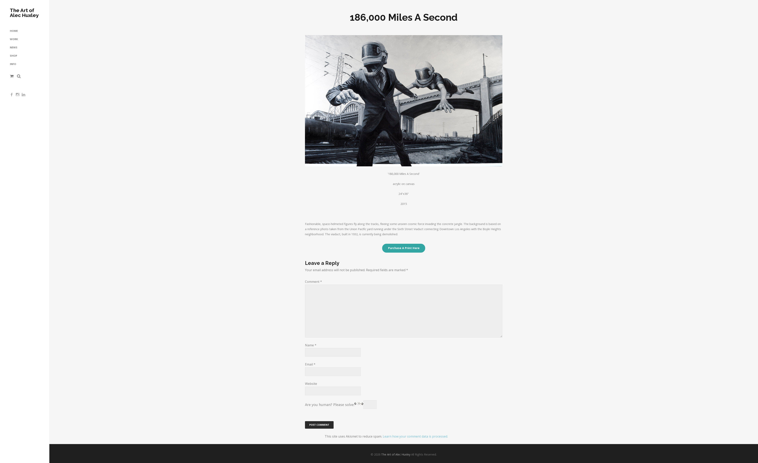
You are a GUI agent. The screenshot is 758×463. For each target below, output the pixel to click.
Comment (313, 281)
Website (311, 383)
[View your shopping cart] (12, 76)
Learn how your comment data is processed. (415, 436)
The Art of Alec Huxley (24, 13)
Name (310, 345)
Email (310, 364)
